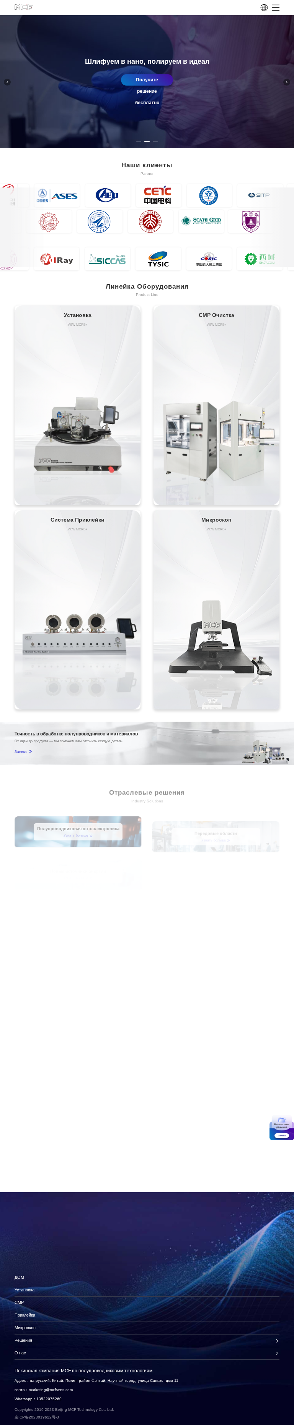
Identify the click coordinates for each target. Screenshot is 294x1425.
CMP (19, 1302)
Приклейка (25, 1315)
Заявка (21, 752)
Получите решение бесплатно (170, 81)
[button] (286, 82)
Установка (24, 1290)
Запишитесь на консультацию (54, 1253)
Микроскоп (25, 1327)
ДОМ (19, 1277)
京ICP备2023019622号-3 (37, 1417)
